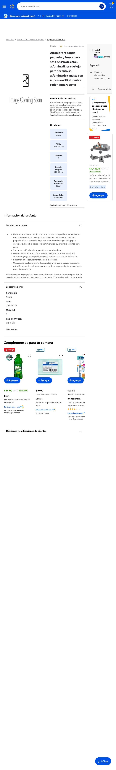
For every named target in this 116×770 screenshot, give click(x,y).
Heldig (53, 46)
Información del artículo (20, 215)
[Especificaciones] (80, 286)
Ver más (106, 56)
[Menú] (4, 6)
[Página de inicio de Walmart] (12, 6)
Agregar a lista (104, 89)
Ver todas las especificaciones (63, 205)
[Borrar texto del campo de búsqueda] (98, 6)
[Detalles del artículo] (80, 225)
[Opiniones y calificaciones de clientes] (80, 430)
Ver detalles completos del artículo (65, 115)
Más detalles (11, 329)
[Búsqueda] (101, 6)
